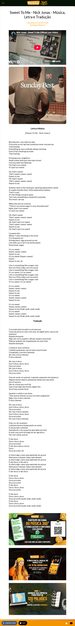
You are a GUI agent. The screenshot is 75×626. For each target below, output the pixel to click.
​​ (37, 614)
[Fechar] (3, 3)
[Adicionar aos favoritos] (66, 623)
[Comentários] (71, 623)
